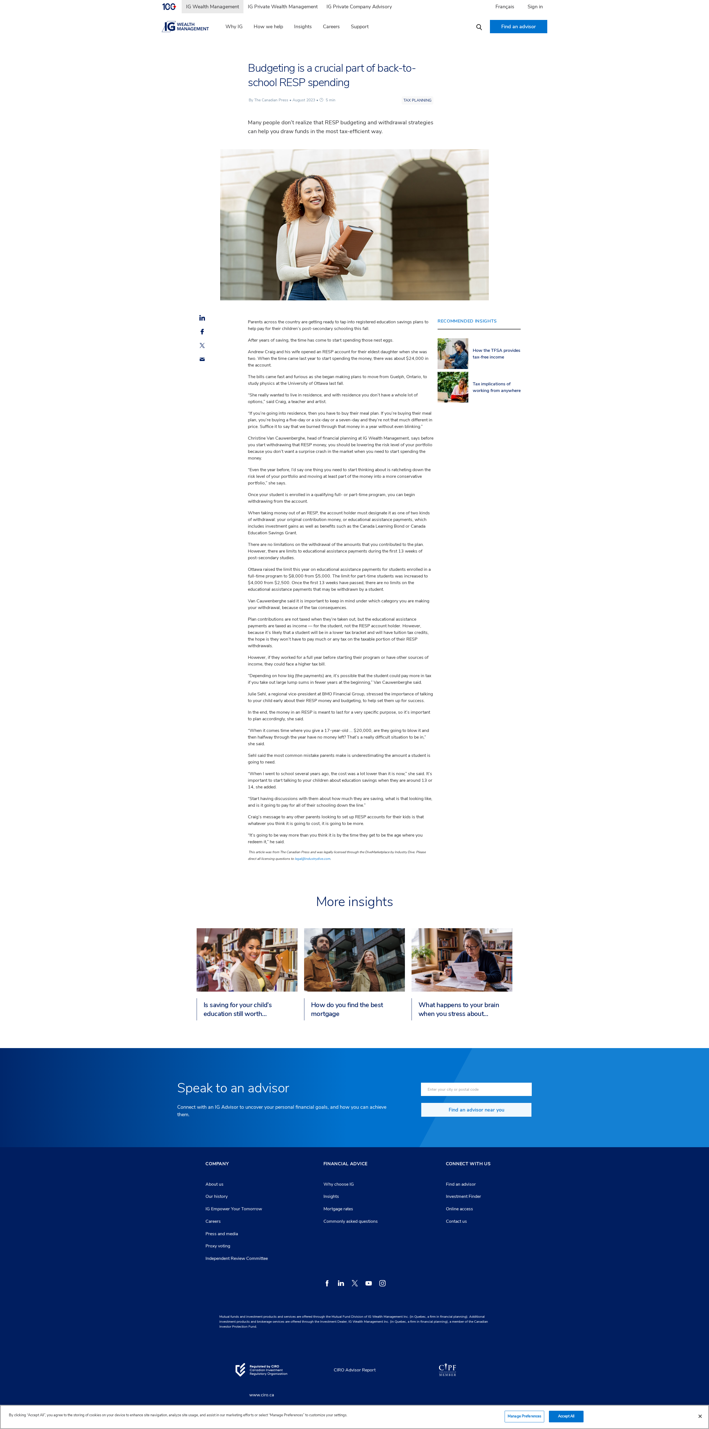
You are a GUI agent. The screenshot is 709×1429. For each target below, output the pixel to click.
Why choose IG (338, 1184)
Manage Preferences (524, 1416)
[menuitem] (172, 6)
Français (504, 6)
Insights (303, 26)
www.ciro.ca (261, 1395)
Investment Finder (463, 1196)
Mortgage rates (338, 1209)
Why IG (234, 26)
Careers (331, 26)
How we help (268, 26)
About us (214, 1184)
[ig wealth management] (188, 26)
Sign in (535, 6)
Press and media (221, 1234)
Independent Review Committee (236, 1258)
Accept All (566, 1416)
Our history (216, 1196)
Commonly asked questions (350, 1221)
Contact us (456, 1221)
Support (360, 26)
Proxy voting (217, 1246)
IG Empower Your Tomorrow (233, 1209)
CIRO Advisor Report (355, 1370)
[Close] (700, 1416)
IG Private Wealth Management (283, 6)
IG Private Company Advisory (359, 6)
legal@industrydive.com (312, 859)
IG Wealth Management (212, 6)
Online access (459, 1209)
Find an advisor (461, 1184)
